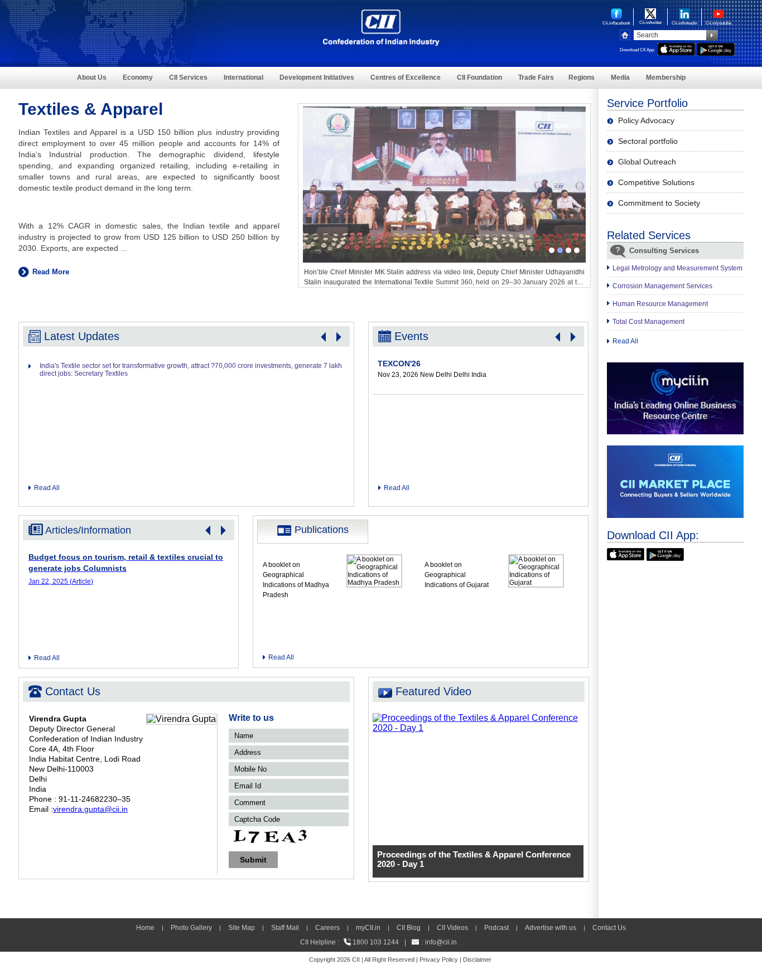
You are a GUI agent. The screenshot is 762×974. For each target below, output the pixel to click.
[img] (479, 718)
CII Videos (452, 928)
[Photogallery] (444, 111)
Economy (138, 77)
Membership (666, 77)
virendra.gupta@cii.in (90, 809)
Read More (50, 272)
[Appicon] (625, 553)
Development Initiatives (316, 77)
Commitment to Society (659, 202)
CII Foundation (479, 77)
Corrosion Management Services (662, 286)
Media (620, 77)
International (243, 77)
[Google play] (665, 553)
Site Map (241, 928)
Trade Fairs (536, 77)
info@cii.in (441, 942)
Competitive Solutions (656, 182)
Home (145, 928)
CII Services (188, 77)
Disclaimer (477, 959)
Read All (47, 488)
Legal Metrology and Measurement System (677, 268)
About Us (92, 77)
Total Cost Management (648, 322)
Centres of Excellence (405, 77)
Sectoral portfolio (648, 141)
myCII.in (368, 928)
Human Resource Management (660, 304)
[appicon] (676, 47)
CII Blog (409, 928)
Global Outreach (647, 161)
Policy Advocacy (646, 120)
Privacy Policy (438, 959)
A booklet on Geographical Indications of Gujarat (457, 575)
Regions (581, 77)
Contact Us (609, 928)
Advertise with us (550, 928)
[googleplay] (716, 47)
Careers (327, 928)
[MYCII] (675, 367)
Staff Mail (285, 928)
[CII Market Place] (675, 450)
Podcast (496, 928)
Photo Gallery (191, 928)
